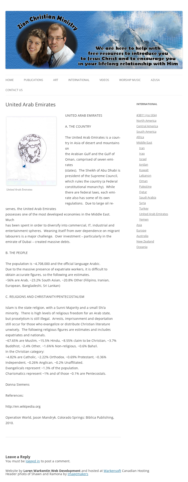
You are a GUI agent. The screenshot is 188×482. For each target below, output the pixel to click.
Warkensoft (112, 471)
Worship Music (130, 80)
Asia (139, 225)
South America (146, 131)
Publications (33, 80)
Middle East (144, 142)
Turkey (144, 208)
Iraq (142, 153)
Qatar (143, 192)
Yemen (144, 219)
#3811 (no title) (146, 115)
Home (10, 80)
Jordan (143, 164)
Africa (140, 137)
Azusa (155, 80)
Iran (142, 148)
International (78, 80)
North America (146, 120)
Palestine (145, 186)
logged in (33, 461)
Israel (143, 159)
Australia (142, 236)
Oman (143, 181)
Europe (141, 230)
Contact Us (14, 90)
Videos (104, 80)
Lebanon (145, 175)
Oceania (141, 247)
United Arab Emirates (153, 214)
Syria (142, 203)
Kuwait (144, 170)
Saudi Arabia (147, 197)
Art (55, 80)
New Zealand (145, 241)
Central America (147, 126)
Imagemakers (78, 474)
